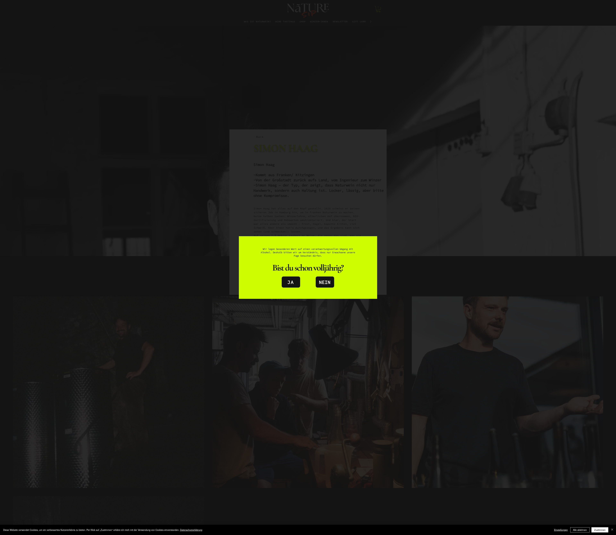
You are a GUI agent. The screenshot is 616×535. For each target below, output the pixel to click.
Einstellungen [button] (561, 529)
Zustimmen (600, 529)
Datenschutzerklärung (191, 529)
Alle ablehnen (580, 529)
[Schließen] (612, 529)
